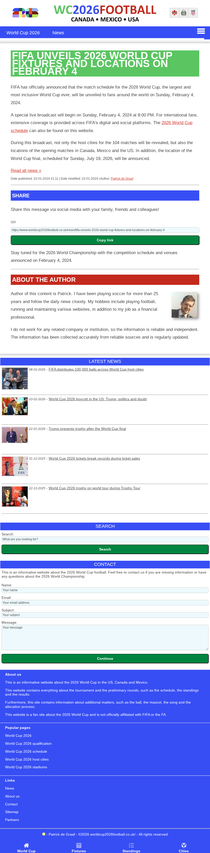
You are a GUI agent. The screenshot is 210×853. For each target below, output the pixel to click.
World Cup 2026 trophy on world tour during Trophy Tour (94, 488)
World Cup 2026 (18, 735)
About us (12, 796)
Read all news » (26, 170)
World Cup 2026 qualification (28, 743)
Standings (131, 851)
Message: (9, 622)
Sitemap (11, 812)
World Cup (26, 851)
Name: (7, 585)
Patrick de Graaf (122, 178)
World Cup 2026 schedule (26, 751)
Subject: (8, 610)
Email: (7, 598)
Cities (184, 851)
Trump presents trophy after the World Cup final (87, 429)
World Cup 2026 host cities (27, 759)
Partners (12, 820)
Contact (11, 804)
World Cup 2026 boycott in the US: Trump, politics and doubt (98, 399)
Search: (8, 534)
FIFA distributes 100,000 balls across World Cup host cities (96, 369)
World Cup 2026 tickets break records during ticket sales (94, 458)
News (9, 788)
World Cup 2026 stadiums (26, 767)
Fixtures (79, 851)
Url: (13, 222)
